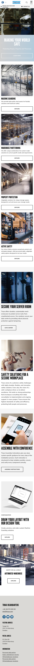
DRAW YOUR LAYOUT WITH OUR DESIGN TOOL (15, 521)
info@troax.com (7, 612)
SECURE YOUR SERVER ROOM (16, 306)
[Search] (27, 2)
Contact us (26, 6)
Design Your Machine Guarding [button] (8, 6)
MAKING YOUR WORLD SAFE (17, 42)
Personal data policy (9, 652)
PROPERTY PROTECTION (9, 197)
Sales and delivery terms (10, 655)
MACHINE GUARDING (8, 98)
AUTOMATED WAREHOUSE (13, 573)
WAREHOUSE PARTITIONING (10, 147)
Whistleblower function (10, 657)
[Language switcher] (3, 2)
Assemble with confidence (17, 448)
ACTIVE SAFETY (6, 246)
